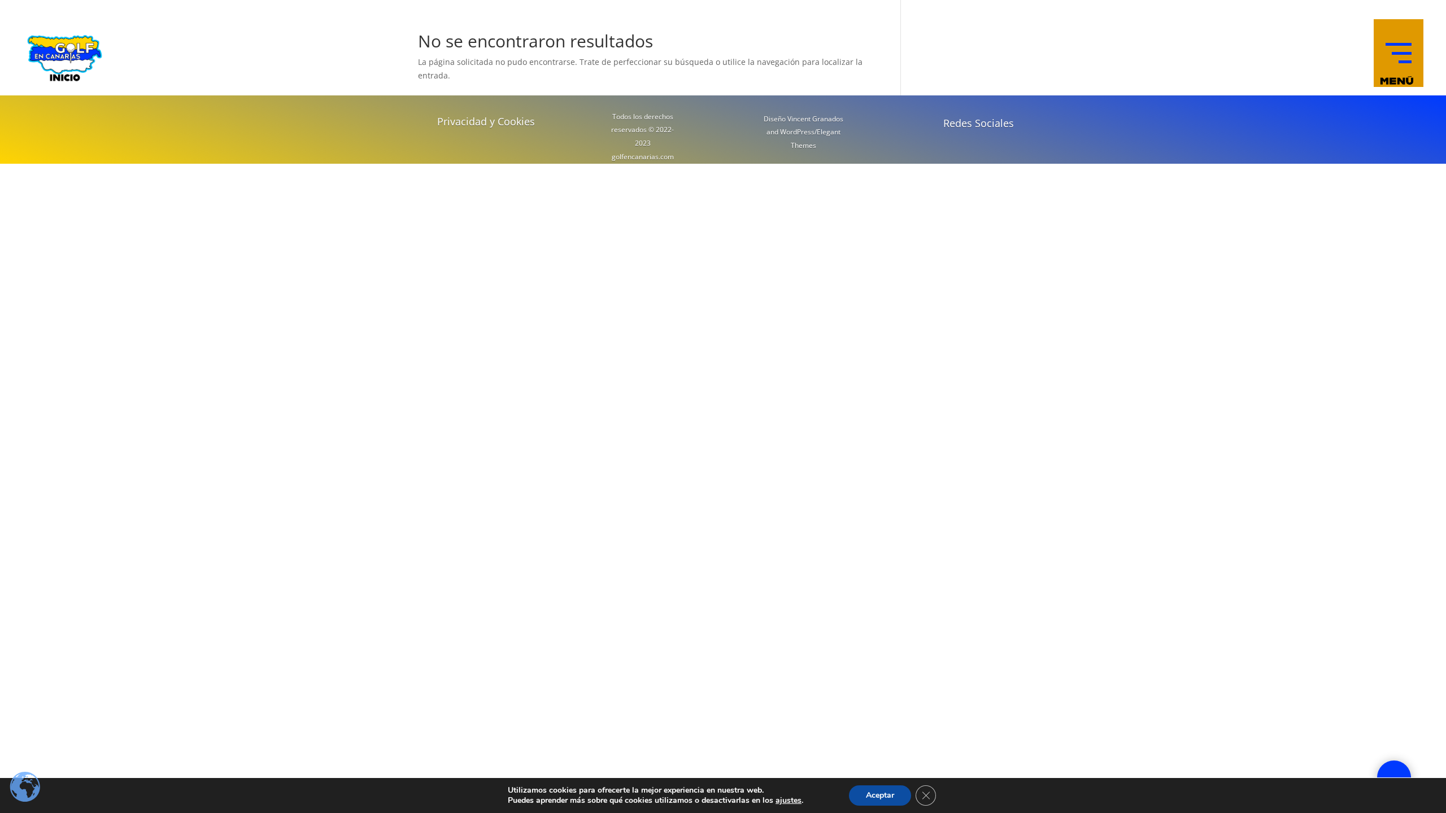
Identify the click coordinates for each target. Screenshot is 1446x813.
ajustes (789, 800)
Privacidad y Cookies (486, 121)
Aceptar (880, 795)
